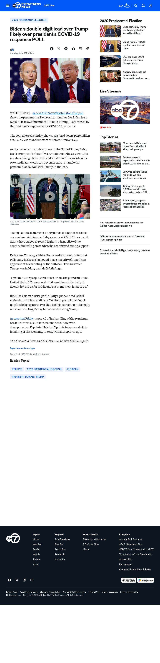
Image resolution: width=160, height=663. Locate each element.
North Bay (60, 559)
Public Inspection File (129, 592)
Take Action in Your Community (135, 554)
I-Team (86, 549)
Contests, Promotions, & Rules (135, 569)
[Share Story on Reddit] (66, 48)
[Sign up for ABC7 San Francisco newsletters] (32, 580)
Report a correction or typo (22, 348)
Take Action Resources (94, 539)
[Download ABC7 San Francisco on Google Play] (145, 580)
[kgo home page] (13, 538)
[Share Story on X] (58, 48)
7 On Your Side (91, 544)
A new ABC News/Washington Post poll (58, 113)
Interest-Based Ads (110, 592)
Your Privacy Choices (29, 592)
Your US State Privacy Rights (74, 592)
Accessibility (125, 559)
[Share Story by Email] (80, 48)
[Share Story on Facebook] (51, 48)
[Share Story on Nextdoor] (73, 48)
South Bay (60, 549)
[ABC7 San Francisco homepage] (26, 5)
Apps (35, 564)
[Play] (125, 110)
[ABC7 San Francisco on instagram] (24, 580)
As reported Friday (21, 318)
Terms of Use (94, 592)
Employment (125, 564)
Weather (37, 544)
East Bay (59, 544)
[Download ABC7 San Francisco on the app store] (128, 580)
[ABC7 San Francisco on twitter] (17, 580)
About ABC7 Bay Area (130, 539)
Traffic (36, 549)
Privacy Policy (12, 592)
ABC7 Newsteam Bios (130, 544)
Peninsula (60, 554)
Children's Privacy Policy (50, 592)
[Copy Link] (87, 48)
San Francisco (62, 539)
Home (36, 539)
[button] (8, 5)
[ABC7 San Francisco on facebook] (9, 580)
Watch (36, 554)
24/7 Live (49, 5)
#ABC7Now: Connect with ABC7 (136, 549)
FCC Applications (13, 595)
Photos (36, 559)
